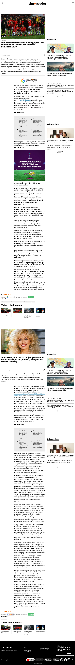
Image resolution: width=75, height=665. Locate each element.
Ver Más (59, 96)
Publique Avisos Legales (44, 649)
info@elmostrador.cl (10, 651)
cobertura (3, 301)
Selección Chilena (27, 301)
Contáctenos (42, 651)
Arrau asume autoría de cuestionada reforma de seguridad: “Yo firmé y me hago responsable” (60, 91)
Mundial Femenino (18, 301)
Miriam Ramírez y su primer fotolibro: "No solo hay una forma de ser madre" (60, 141)
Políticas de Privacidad (28, 651)
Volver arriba (3, 659)
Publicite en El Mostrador (44, 648)
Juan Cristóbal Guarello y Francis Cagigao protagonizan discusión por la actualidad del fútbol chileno (28, 315)
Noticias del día (53, 124)
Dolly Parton (3, 619)
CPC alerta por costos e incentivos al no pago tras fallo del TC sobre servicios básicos (59, 147)
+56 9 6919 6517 (4, 651)
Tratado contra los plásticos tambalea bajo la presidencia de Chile (60, 74)
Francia (8, 301)
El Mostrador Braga (7, 55)
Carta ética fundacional (28, 649)
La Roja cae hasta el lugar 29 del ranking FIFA (17, 314)
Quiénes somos (27, 647)
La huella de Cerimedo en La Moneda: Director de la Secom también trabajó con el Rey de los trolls (23, 122)
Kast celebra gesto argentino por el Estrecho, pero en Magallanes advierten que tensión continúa (37, 122)
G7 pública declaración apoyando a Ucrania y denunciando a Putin (5, 314)
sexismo (33, 301)
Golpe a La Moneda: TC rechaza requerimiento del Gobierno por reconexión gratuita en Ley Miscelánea (38, 132)
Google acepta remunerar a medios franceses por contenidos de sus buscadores (40, 315)
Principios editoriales (27, 650)
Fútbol (12, 301)
